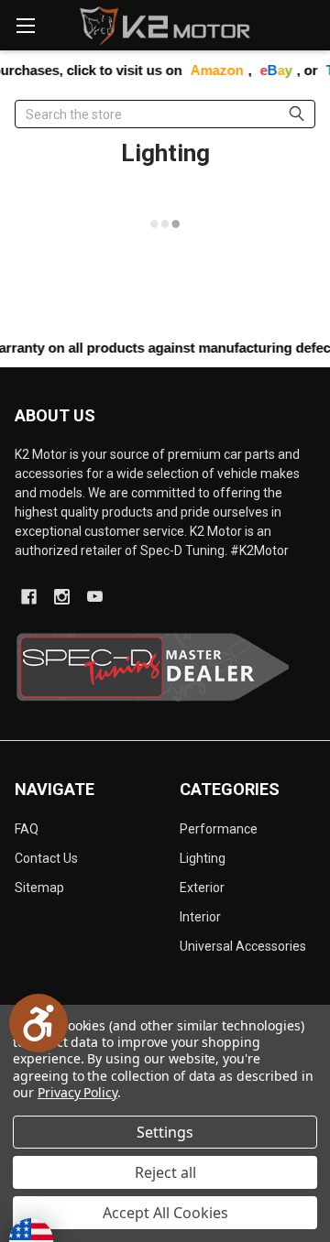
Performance (219, 829)
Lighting (203, 858)
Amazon (208, 70)
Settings (165, 1132)
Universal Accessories (243, 946)
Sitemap (39, 887)
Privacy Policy (77, 1092)
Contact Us (46, 858)
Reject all (165, 1172)
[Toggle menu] (25, 25)
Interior (200, 917)
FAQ (26, 829)
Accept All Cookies (165, 1213)
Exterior (202, 887)
